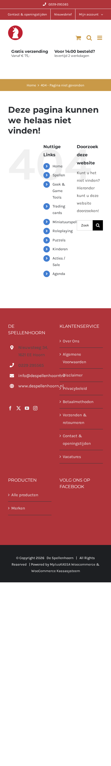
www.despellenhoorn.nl (34, 385)
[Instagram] (35, 408)
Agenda (59, 273)
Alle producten (24, 494)
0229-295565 (58, 4)
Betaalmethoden (78, 401)
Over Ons (71, 341)
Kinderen (60, 249)
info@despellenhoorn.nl (34, 375)
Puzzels (59, 240)
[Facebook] (10, 408)
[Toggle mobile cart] (78, 38)
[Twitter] (18, 408)
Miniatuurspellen (67, 222)
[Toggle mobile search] (89, 38)
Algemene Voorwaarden (74, 358)
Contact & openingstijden (77, 439)
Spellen (59, 175)
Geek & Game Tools (59, 191)
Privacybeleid (75, 388)
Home (58, 166)
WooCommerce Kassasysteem (55, 571)
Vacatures (72, 456)
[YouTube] (27, 408)
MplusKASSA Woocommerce (72, 564)
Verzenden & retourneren (75, 419)
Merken (18, 508)
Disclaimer (72, 375)
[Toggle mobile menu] (100, 38)
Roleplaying (63, 231)
